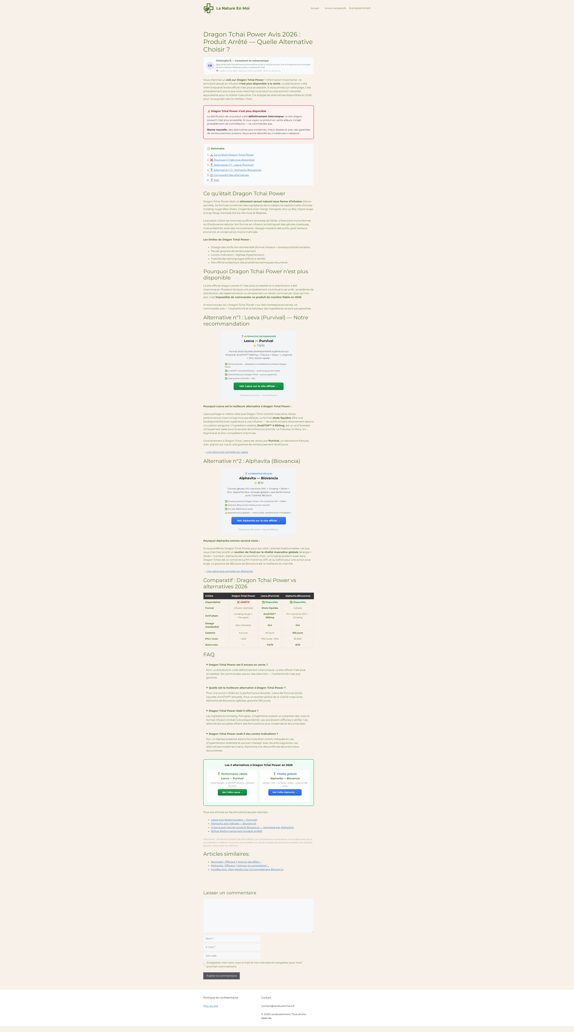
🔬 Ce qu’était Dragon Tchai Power (232, 154)
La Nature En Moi (233, 8)
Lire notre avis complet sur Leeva (227, 452)
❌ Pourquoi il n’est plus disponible (232, 159)
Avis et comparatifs (335, 8)
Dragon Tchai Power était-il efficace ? (233, 710)
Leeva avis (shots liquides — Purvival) (234, 819)
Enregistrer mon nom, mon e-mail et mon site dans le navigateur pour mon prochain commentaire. (254, 964)
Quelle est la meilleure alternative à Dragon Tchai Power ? (247, 687)
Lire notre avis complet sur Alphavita (229, 571)
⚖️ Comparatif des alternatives (229, 175)
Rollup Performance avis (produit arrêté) (236, 831)
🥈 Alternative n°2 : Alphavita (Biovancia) (235, 170)
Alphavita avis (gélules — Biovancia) (233, 823)
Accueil (315, 8)
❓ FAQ (214, 180)
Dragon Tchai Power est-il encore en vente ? (238, 664)
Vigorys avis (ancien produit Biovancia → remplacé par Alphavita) (252, 827)
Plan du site (210, 1005)
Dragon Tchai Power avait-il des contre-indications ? (243, 733)
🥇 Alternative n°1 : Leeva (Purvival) (232, 164)
